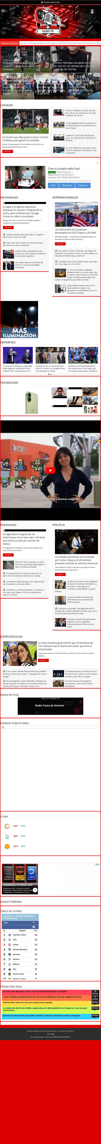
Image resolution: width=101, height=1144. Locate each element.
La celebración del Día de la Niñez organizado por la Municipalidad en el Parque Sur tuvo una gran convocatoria (45, 1113)
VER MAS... (8, 151)
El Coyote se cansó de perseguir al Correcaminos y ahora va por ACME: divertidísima (79, 683)
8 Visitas (95, 1107)
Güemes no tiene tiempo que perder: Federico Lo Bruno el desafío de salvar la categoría (41, 1120)
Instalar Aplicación (51, 2)
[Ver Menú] (3, 11)
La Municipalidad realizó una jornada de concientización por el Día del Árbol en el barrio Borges (17, 87)
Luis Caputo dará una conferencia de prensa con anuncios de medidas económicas (29, 264)
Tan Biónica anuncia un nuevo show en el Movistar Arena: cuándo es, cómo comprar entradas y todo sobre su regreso (81, 674)
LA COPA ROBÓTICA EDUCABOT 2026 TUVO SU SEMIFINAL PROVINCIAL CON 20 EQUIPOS (82, 87)
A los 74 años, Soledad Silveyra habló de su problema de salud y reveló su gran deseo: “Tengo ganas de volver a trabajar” (25, 674)
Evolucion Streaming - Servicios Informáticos (58, 1135)
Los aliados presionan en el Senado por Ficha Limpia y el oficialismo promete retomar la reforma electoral (76, 560)
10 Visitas (95, 1102)
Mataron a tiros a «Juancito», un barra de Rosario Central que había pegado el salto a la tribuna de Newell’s (30, 564)
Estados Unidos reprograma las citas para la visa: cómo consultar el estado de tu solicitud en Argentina (30, 253)
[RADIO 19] (50, 22)
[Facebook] (48, 1138)
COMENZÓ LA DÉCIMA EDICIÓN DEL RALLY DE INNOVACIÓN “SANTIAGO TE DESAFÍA (81, 138)
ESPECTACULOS (11, 636)
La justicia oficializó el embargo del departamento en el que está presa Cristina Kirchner (80, 599)
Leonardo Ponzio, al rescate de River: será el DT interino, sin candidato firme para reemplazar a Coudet (54, 43)
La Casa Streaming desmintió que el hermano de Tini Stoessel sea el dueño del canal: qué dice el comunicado (65, 646)
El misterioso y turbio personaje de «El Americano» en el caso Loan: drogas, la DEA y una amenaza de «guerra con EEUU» (23, 592)
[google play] (53, 1138)
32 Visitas (95, 1097)
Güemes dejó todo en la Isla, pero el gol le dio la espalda (27, 1107)
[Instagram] (50, 1138)
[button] (50, 470)
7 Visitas (95, 1120)
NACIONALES (9, 197)
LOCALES (6, 105)
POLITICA (58, 524)
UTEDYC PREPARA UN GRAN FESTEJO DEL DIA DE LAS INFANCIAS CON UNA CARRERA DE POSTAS (74, 66)
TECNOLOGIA (9, 382)
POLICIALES (8, 524)
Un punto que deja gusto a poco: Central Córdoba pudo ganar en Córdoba (21, 66)
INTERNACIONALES (65, 197)
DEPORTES (8, 342)
